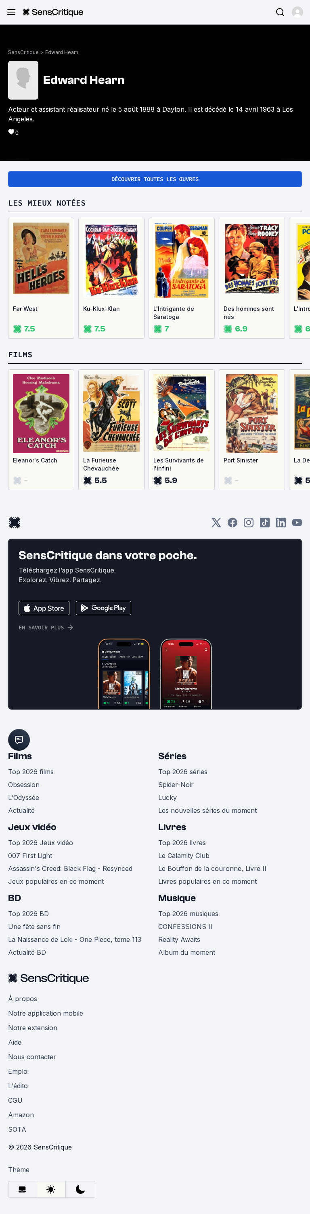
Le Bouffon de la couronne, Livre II (212, 868)
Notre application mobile (45, 1013)
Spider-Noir (176, 785)
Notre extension (32, 1028)
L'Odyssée (23, 797)
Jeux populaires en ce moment (56, 881)
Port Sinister (241, 460)
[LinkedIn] (281, 525)
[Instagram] (248, 525)
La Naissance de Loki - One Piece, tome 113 (74, 939)
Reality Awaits (179, 939)
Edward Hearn (61, 52)
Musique (177, 898)
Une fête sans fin (34, 926)
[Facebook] (232, 525)
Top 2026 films (31, 772)
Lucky (167, 797)
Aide (14, 1042)
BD (14, 898)
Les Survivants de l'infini (178, 464)
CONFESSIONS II (185, 926)
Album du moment (186, 952)
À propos (22, 999)
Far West (25, 308)
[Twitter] (216, 525)
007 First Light (30, 856)
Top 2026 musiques (188, 914)
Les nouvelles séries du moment (207, 810)
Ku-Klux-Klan (101, 308)
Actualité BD (27, 952)
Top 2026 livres (182, 843)
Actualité (21, 810)
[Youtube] (297, 525)
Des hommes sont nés (249, 312)
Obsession (24, 785)
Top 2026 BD (28, 914)
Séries (172, 756)
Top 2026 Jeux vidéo (40, 843)
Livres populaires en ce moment (207, 881)
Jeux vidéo (32, 827)
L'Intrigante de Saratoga (173, 312)
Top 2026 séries (182, 772)
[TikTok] (265, 525)
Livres (172, 827)
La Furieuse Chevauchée (101, 464)
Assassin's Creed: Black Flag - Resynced (70, 868)
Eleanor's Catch (35, 460)
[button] (297, 12)
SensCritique (23, 52)
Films (20, 756)
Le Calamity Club (183, 856)
